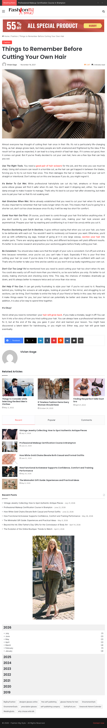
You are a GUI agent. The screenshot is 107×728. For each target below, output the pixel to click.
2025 (7, 657)
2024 (7, 663)
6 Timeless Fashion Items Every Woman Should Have (53, 403)
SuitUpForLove (70, 706)
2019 (6, 692)
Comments (86, 420)
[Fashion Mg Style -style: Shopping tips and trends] (21, 11)
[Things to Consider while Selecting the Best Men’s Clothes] (18, 387)
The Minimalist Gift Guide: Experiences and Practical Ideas (49, 480)
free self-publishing (48, 702)
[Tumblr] (47, 340)
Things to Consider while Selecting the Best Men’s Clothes (14, 401)
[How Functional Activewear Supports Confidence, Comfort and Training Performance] (9, 471)
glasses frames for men (69, 702)
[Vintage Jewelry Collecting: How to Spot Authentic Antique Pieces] (9, 434)
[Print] (80, 340)
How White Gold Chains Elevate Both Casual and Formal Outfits (45, 3)
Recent (18, 420)
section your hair (91, 236)
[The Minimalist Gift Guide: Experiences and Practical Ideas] (9, 484)
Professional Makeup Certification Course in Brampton (48, 442)
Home (6, 36)
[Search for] (103, 12)
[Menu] (3, 12)
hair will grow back (52, 315)
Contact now (98, 723)
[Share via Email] (74, 340)
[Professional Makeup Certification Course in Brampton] (9, 446)
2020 (7, 686)
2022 (7, 674)
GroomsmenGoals (10, 706)
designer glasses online (28, 702)
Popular (51, 420)
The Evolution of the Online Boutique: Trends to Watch (28, 529)
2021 (6, 680)
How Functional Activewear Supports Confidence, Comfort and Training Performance (42, 516)
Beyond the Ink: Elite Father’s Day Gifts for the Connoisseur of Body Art (36, 525)
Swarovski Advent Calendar (90, 706)
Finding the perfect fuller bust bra (88, 400)
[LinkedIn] (40, 340)
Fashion (14, 36)
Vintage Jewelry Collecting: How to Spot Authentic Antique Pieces (53, 430)
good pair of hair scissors (49, 165)
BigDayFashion (9, 702)
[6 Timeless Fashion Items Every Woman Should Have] (53, 389)
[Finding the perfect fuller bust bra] (89, 387)
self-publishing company (50, 706)
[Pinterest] (54, 340)
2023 (7, 668)
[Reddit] (60, 340)
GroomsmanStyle (88, 702)
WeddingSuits (9, 711)
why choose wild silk (26, 711)
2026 (7, 627)
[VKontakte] (67, 340)
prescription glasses (29, 706)
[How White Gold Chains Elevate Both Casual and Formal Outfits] (9, 459)
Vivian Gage (12, 65)
